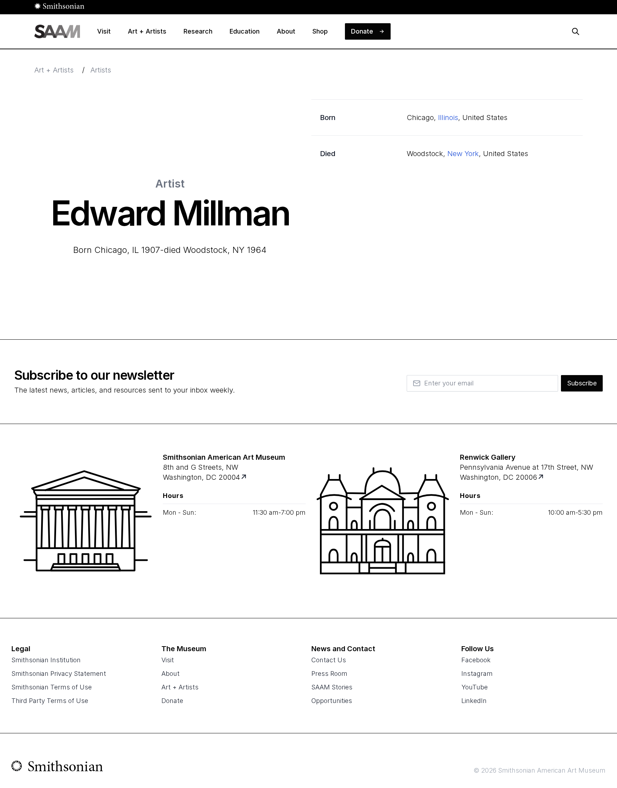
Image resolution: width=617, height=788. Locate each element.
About (170, 673)
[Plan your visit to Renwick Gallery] (541, 477)
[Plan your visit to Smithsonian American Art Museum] (244, 477)
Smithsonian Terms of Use (51, 687)
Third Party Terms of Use (49, 700)
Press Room (329, 673)
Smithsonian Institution (46, 660)
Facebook (476, 660)
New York (463, 153)
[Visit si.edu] (57, 768)
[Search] (575, 31)
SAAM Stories (331, 687)
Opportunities (331, 700)
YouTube (474, 687)
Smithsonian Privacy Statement (58, 673)
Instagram (477, 673)
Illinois (448, 117)
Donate (172, 700)
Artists (100, 70)
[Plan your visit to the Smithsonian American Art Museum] (85, 520)
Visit (167, 660)
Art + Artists (54, 70)
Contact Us (328, 660)
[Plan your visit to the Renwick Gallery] (382, 520)
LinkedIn (474, 700)
